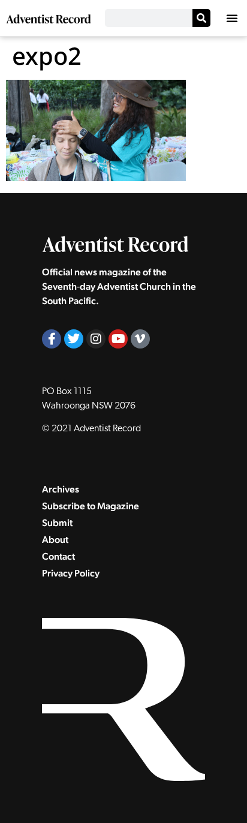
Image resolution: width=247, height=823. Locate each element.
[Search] (201, 18)
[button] (232, 18)
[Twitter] (73, 339)
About (55, 539)
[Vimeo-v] (140, 339)
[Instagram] (96, 339)
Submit (57, 522)
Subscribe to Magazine (90, 506)
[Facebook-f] (51, 339)
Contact (58, 556)
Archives (60, 489)
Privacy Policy (71, 573)
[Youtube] (118, 339)
